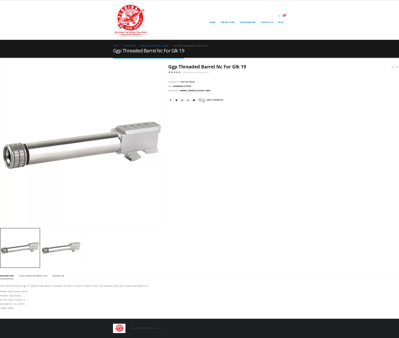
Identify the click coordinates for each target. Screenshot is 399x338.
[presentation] (162, 145)
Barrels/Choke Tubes (199, 90)
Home (212, 22)
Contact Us (267, 22)
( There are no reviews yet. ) (195, 72)
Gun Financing (248, 22)
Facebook (170, 100)
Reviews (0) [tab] (58, 275)
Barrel (183, 90)
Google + (188, 100)
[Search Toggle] (279, 16)
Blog (281, 22)
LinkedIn (182, 100)
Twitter (176, 100)
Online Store (228, 22)
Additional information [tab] (33, 275)
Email (193, 100)
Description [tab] (7, 275)
